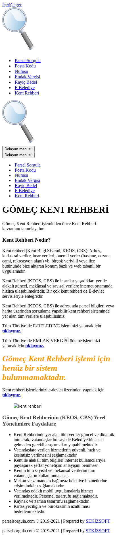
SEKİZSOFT (98, 521)
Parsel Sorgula (28, 60)
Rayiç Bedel (26, 82)
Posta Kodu (25, 65)
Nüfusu (21, 71)
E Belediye (25, 87)
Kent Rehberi (27, 93)
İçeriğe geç (12, 4)
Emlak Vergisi (27, 76)
